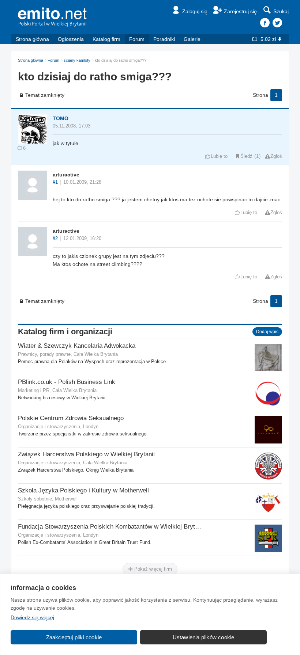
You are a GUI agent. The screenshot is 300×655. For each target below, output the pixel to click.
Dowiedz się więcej (32, 617)
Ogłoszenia (71, 39)
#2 (55, 238)
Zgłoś (276, 156)
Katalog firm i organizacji (65, 331)
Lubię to (219, 156)
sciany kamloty (77, 60)
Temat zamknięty (44, 95)
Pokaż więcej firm (152, 569)
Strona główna (32, 39)
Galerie (192, 39)
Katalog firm (106, 39)
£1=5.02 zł (264, 39)
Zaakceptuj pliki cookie (74, 637)
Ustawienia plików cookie (204, 637)
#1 (55, 182)
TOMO (60, 118)
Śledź (246, 156)
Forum (137, 39)
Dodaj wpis (267, 331)
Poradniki (164, 39)
